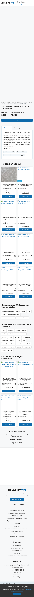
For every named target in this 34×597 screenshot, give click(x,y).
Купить (17, 120)
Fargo (18, 340)
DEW (24, 340)
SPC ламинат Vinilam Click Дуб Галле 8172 (25, 218)
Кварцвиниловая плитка (17, 510)
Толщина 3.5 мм (21, 151)
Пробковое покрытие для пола (17, 518)
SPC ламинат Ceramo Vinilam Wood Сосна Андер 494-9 (9, 413)
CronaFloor (5, 343)
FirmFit (12, 340)
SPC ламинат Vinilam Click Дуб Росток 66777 (25, 285)
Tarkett (11, 333)
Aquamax (11, 347)
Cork (29, 311)
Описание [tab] (7, 128)
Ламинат (7, 3)
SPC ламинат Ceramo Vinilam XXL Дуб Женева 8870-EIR (25, 413)
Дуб (22, 155)
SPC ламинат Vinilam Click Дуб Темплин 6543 (9, 251)
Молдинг (17, 534)
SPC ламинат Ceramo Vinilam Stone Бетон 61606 (25, 379)
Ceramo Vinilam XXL (22, 318)
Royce (17, 333)
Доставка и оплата (17, 548)
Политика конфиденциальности (17, 555)
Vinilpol (24, 330)
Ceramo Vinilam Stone (8, 318)
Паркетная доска (17, 515)
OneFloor (17, 337)
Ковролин (17, 523)
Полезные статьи (17, 550)
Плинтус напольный (17, 531)
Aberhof (10, 350)
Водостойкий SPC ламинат (14, 102)
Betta (12, 343)
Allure (4, 350)
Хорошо (17, 594)
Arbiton (4, 347)
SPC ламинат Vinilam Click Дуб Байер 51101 (9, 218)
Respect (23, 333)
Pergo (10, 337)
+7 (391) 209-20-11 (22, 4)
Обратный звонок (17, 499)
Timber (4, 333)
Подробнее (8, 196)
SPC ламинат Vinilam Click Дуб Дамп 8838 (9, 285)
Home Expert (26, 337)
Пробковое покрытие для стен (17, 520)
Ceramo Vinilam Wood (13, 314)
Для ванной (15, 155)
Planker (4, 337)
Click (30, 102)
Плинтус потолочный (17, 536)
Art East (27, 343)
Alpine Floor (27, 347)
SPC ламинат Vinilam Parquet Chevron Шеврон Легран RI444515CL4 (9, 379)
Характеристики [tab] (19, 128)
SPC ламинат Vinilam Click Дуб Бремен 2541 (9, 184)
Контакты (17, 553)
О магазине (17, 545)
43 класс (7, 155)
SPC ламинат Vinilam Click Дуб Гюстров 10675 (25, 184)
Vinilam (25, 102)
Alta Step (19, 347)
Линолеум (17, 526)
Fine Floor (5, 340)
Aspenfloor (20, 343)
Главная (3, 102)
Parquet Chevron (20, 311)
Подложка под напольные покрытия (17, 528)
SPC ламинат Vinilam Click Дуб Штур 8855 (25, 251)
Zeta (3, 330)
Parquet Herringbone (8, 311)
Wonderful (10, 330)
